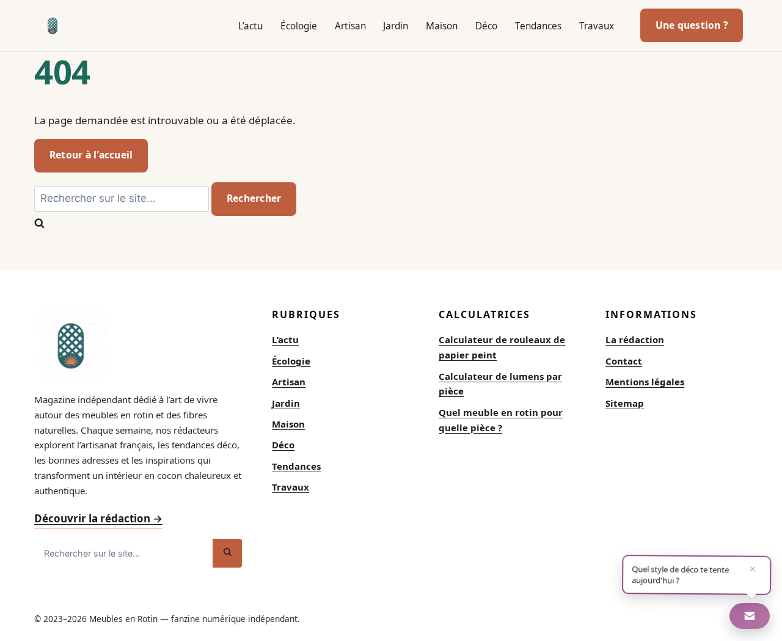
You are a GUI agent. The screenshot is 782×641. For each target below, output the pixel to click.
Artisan (350, 26)
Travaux (596, 26)
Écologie (298, 26)
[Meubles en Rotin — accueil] (52, 25)
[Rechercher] (227, 553)
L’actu (250, 26)
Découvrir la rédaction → (98, 518)
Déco (486, 26)
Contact (623, 361)
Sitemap (624, 403)
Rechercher (254, 198)
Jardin (395, 26)
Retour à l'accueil (91, 154)
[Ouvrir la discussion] (749, 616)
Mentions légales (644, 382)
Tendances (538, 26)
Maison (442, 26)
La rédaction (634, 339)
